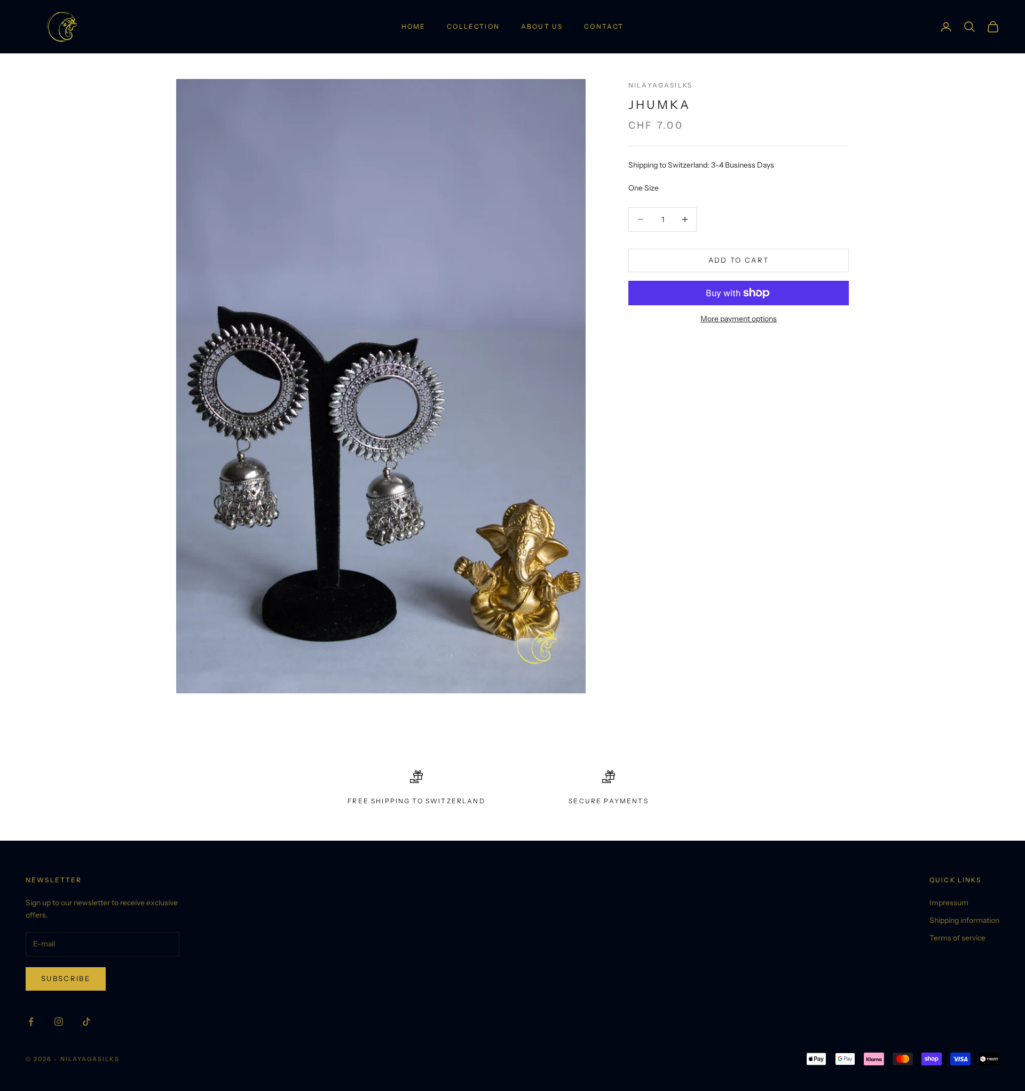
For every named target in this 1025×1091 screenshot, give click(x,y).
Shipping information (964, 920)
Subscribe (65, 978)
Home (413, 26)
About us (542, 26)
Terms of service (957, 938)
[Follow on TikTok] (86, 1021)
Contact (604, 26)
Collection (473, 26)
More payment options (738, 318)
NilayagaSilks (660, 85)
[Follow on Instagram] (58, 1021)
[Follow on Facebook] (31, 1021)
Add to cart (738, 260)
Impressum (948, 902)
